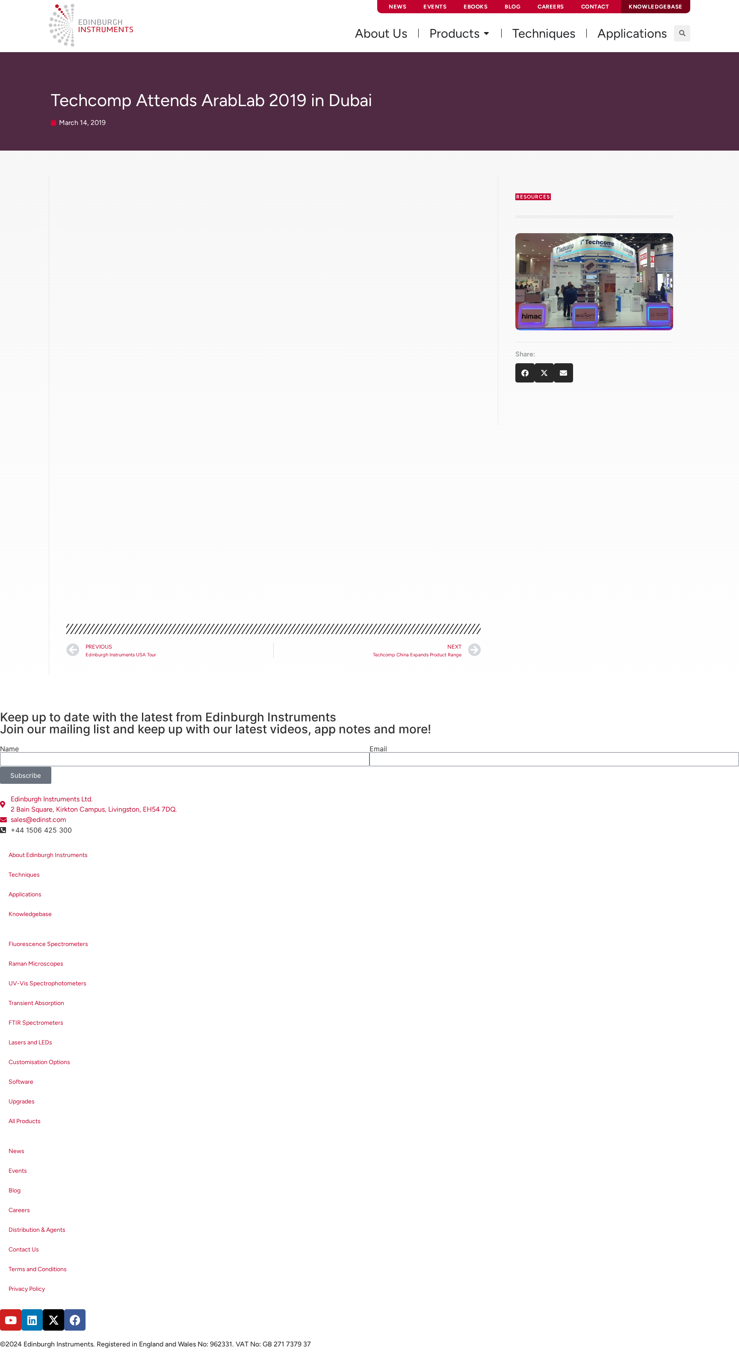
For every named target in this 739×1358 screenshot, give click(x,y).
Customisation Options (39, 1062)
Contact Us (24, 1249)
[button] (682, 33)
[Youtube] (10, 1320)
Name (9, 748)
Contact (595, 6)
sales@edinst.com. (381, 455)
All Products (25, 1121)
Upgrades (22, 1101)
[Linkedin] (32, 1320)
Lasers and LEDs (30, 1042)
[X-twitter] (53, 1320)
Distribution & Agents (37, 1229)
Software (21, 1081)
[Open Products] (486, 33)
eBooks (476, 6)
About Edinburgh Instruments (48, 855)
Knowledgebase (30, 914)
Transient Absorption (36, 1003)
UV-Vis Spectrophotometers (47, 983)
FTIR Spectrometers (36, 1022)
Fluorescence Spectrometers (48, 944)
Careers (551, 6)
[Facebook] (75, 1320)
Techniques (24, 874)
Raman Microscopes (36, 963)
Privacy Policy (27, 1289)
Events (434, 6)
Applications (25, 894)
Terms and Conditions (38, 1269)
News (397, 6)
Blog (512, 6)
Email (378, 748)
